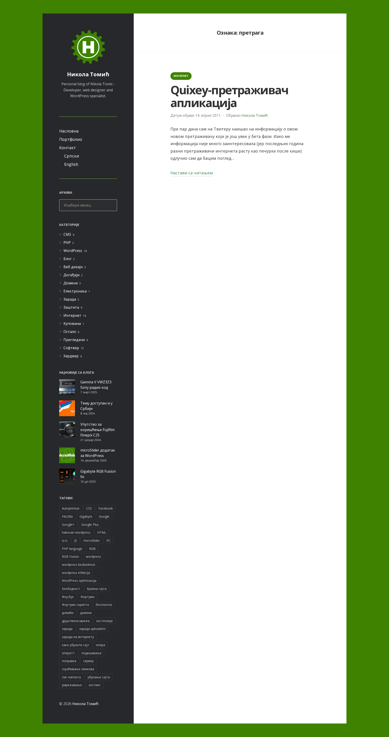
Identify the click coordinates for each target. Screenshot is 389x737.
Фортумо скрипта (75, 604)
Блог (67, 258)
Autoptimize (70, 508)
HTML (101, 532)
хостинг (95, 685)
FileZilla (67, 516)
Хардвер (71, 355)
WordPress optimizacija (79, 580)
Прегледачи (74, 339)
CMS (67, 234)
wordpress (93, 556)
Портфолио (70, 139)
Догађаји (71, 274)
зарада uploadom (92, 629)
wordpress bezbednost (78, 564)
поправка (69, 661)
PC (108, 540)
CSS (89, 508)
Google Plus (90, 524)
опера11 (68, 653)
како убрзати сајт (75, 645)
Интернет (72, 315)
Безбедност (71, 588)
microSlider (92, 540)
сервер (88, 661)
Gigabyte (85, 516)
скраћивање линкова (78, 669)
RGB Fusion (70, 556)
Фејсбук (68, 597)
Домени (70, 283)
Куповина (72, 323)
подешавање (91, 653)
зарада (67, 629)
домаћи (67, 613)
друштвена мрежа (76, 621)
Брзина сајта (96, 588)
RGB (92, 548)
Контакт (67, 147)
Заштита (71, 307)
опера (100, 645)
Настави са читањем (191, 173)
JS (75, 540)
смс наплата (71, 677)
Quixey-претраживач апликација (229, 96)
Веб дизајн (73, 266)
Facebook (105, 508)
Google (104, 516)
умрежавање (72, 685)
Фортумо (88, 597)
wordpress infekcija (76, 573)
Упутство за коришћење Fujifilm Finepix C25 (97, 430)
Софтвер (71, 347)
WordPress (72, 250)
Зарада (69, 299)
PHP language (72, 548)
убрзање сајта (99, 677)
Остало (69, 331)
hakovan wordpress (76, 532)
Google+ (68, 524)
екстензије (104, 621)
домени (86, 613)
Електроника (75, 291)
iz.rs (65, 540)
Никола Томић (88, 74)
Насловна (69, 131)
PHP (67, 242)
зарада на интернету (78, 637)
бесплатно (104, 604)
